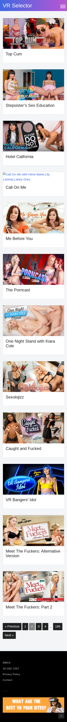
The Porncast (18, 290)
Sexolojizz (15, 397)
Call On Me (16, 187)
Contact (7, 680)
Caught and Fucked (23, 448)
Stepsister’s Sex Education (30, 105)
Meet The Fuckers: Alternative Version (33, 553)
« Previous (12, 626)
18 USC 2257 (11, 668)
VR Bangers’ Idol (21, 499)
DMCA (6, 662)
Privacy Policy (11, 674)
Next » (9, 635)
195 (57, 626)
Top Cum (14, 54)
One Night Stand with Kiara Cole (30, 343)
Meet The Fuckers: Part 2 (29, 607)
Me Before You (19, 238)
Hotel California (19, 156)
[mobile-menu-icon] (62, 6)
